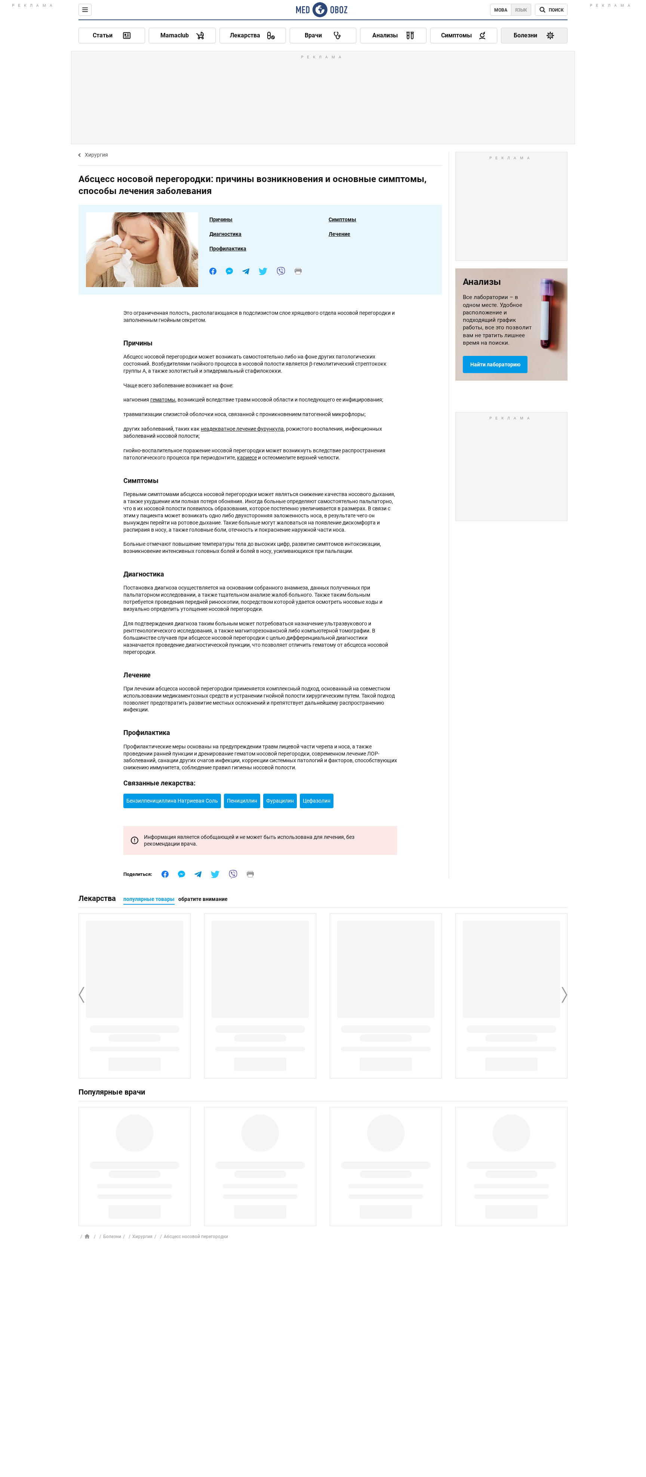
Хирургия (96, 155)
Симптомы (342, 219)
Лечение (339, 234)
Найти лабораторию (495, 364)
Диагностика (225, 234)
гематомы (162, 400)
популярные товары (149, 899)
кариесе (247, 458)
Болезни (112, 1236)
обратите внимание (203, 899)
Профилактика (227, 249)
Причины (221, 219)
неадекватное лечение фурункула (242, 429)
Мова (500, 10)
